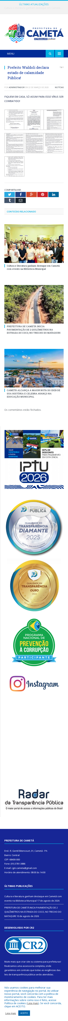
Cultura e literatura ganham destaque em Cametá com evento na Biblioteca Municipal (33, 267)
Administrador (17, 87)
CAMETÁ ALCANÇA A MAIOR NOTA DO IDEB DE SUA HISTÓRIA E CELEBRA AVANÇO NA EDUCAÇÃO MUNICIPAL (33, 393)
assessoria (28, 966)
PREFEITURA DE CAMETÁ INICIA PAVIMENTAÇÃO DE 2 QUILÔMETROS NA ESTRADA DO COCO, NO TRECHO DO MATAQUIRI (34, 8)
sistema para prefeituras (47, 961)
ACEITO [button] (24, 1013)
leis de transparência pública (19, 974)
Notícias (59, 87)
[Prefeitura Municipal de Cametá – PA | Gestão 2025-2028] (34, 32)
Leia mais (32, 1003)
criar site (25, 961)
